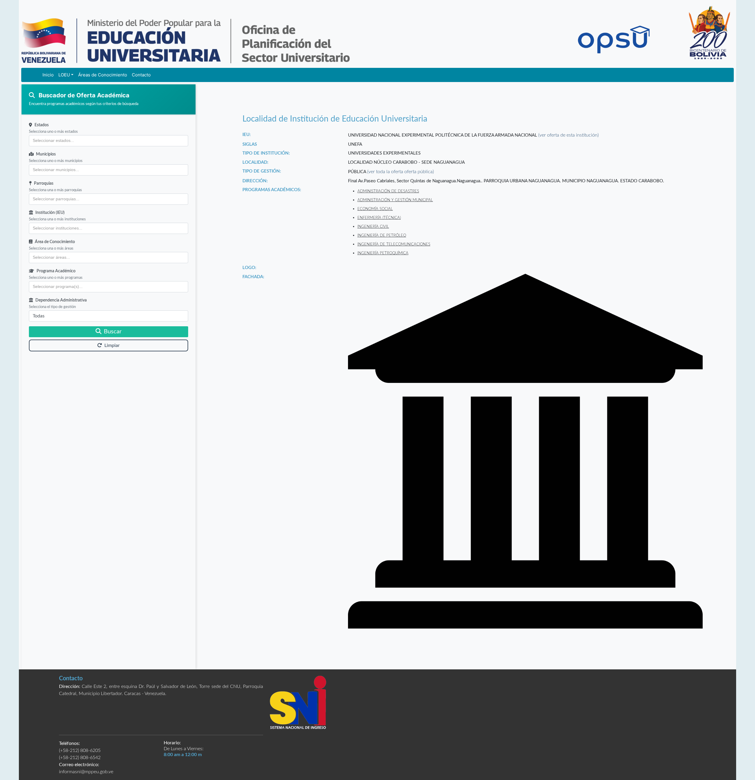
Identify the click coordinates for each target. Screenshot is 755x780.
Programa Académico (56, 271)
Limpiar (112, 345)
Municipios (46, 154)
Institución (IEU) (50, 213)
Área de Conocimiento (55, 242)
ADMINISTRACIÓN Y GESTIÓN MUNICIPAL (395, 200)
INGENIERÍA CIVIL (373, 226)
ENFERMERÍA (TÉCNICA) (379, 217)
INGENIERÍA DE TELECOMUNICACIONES (393, 244)
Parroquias (43, 183)
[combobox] (108, 140)
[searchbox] (108, 140)
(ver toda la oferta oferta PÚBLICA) (400, 171)
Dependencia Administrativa (61, 300)
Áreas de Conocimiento (102, 75)
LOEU (64, 75)
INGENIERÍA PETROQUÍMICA (382, 253)
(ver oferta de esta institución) (568, 135)
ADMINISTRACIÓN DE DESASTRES (388, 191)
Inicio (48, 75)
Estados (42, 125)
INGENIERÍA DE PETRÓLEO (381, 235)
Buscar (113, 332)
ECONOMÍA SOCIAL (375, 209)
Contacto (141, 75)
